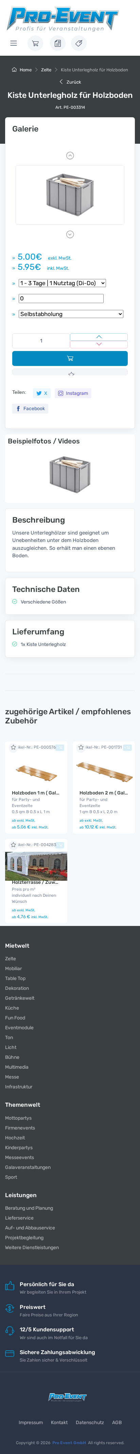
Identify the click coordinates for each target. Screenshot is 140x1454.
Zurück (73, 82)
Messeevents (19, 1157)
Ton (9, 1037)
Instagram (76, 393)
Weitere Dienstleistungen (32, 1247)
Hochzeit (15, 1138)
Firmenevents (20, 1128)
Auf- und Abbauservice (30, 1228)
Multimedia (17, 1067)
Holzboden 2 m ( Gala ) (105, 793)
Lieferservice (19, 1218)
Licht (10, 1047)
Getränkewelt (19, 998)
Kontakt (59, 1422)
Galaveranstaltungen (28, 1167)
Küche (12, 1008)
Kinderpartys (19, 1148)
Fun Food (15, 1018)
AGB (117, 1422)
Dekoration (17, 988)
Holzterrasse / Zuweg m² (40, 882)
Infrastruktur (18, 1087)
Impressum (31, 1422)
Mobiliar (13, 968)
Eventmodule (19, 1028)
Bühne (12, 1057)
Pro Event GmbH (69, 1442)
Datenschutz (90, 1422)
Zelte (46, 69)
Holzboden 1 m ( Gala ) (37, 793)
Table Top (15, 978)
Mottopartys (18, 1118)
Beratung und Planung (29, 1208)
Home (25, 69)
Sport (11, 1177)
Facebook (33, 408)
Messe (12, 1077)
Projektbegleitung (24, 1238)
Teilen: (19, 392)
